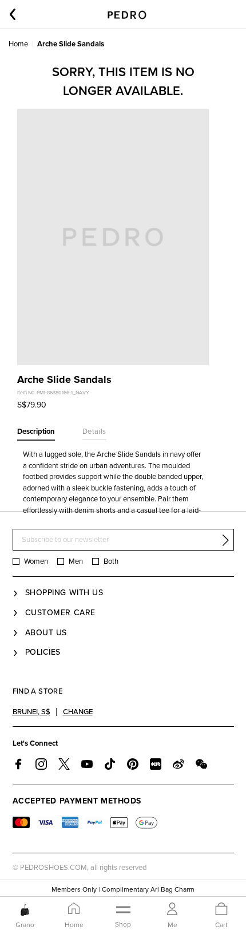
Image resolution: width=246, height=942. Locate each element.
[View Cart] (221, 910)
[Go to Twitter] (64, 764)
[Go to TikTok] (110, 764)
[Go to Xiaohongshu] (155, 764)
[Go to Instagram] (41, 764)
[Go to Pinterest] (132, 764)
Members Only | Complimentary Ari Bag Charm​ (123, 889)
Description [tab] (36, 431)
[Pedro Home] (125, 14)
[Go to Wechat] (201, 764)
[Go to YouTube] (87, 764)
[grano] (25, 909)
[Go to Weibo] (178, 764)
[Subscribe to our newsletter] (225, 540)
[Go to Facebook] (18, 764)
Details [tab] (94, 431)
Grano (24, 925)
